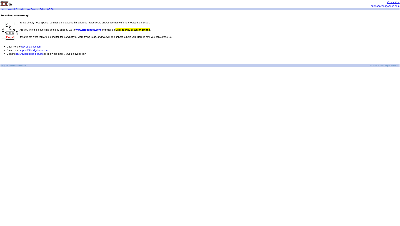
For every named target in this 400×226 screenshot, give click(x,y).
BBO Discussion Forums (30, 53)
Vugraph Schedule (16, 9)
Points (42, 9)
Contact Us (393, 2)
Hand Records (32, 9)
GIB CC (50, 9)
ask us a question (31, 46)
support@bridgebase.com (385, 6)
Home (3, 9)
